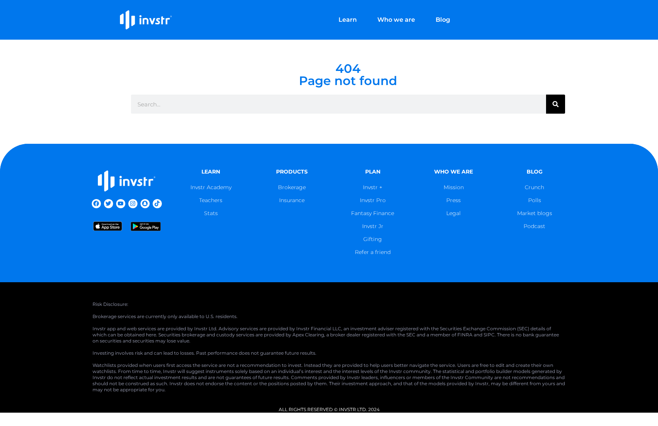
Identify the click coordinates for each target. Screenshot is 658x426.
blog (535, 171)
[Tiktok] (157, 203)
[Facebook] (96, 203)
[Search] (555, 104)
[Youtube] (120, 203)
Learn (348, 19)
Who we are (396, 19)
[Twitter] (108, 203)
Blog (443, 19)
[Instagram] (132, 203)
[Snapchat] (145, 203)
